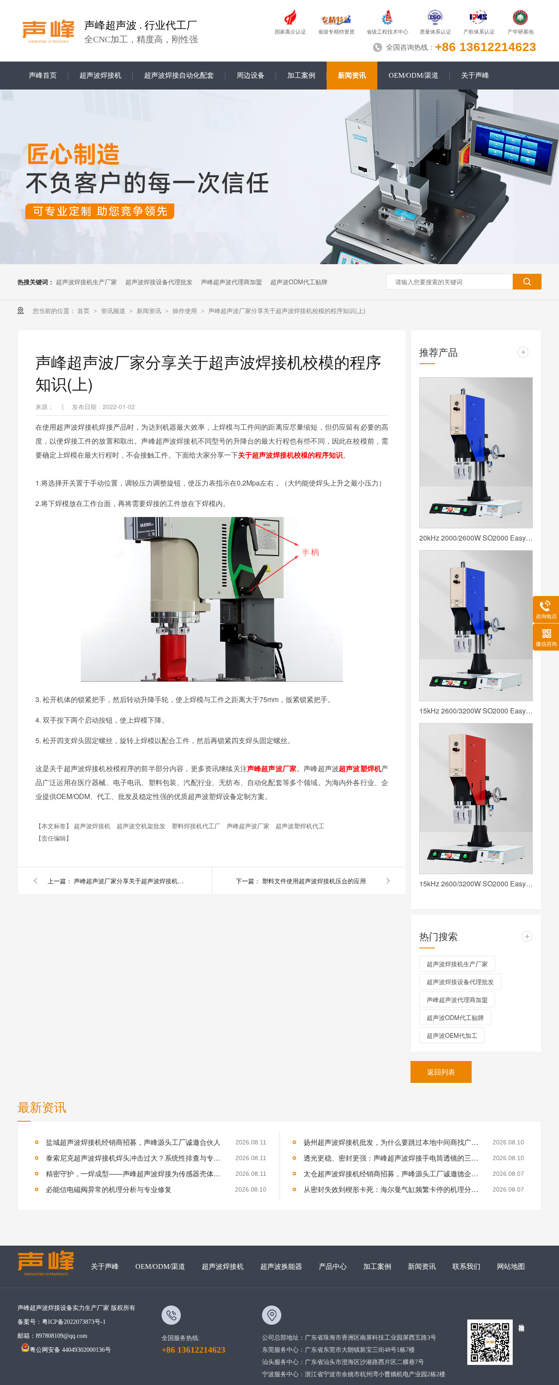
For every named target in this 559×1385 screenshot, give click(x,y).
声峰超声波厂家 (272, 768)
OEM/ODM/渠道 (413, 75)
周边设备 (251, 75)
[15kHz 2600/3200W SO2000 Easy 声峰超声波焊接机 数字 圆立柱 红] (476, 799)
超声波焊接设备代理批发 (159, 281)
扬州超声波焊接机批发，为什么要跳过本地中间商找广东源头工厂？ (391, 1142)
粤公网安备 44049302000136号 (70, 1350)
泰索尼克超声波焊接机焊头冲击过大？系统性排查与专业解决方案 (133, 1158)
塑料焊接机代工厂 (197, 825)
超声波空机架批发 (142, 825)
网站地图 (511, 1266)
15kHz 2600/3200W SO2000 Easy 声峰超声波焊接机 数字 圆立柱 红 (476, 884)
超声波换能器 (281, 1266)
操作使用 (186, 310)
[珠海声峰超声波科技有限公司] (50, 1267)
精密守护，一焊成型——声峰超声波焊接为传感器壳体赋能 (133, 1173)
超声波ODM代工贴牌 (299, 281)
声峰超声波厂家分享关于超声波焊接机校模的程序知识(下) (130, 880)
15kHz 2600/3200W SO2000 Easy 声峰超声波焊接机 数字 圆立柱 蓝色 (476, 711)
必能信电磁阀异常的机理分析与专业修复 (109, 1189)
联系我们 (466, 1266)
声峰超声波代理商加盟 (231, 281)
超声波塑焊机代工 (300, 825)
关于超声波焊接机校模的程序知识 (290, 455)
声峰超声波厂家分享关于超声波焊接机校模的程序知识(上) (287, 310)
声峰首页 (43, 75)
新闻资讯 (352, 75)
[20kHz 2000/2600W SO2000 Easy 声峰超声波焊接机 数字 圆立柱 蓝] (476, 453)
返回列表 (441, 1072)
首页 (84, 310)
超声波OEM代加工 (452, 1035)
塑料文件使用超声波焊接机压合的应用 (314, 880)
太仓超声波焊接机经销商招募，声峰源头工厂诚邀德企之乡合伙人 (391, 1173)
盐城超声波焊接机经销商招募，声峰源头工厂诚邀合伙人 (133, 1142)
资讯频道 (114, 310)
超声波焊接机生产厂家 (86, 281)
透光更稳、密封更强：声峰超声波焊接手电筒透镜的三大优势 (391, 1158)
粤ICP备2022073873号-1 (74, 1322)
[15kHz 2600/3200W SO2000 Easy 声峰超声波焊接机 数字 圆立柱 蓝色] (476, 626)
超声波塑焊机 (360, 768)
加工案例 (301, 75)
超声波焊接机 (100, 75)
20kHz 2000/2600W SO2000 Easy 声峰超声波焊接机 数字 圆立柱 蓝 (476, 538)
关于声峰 (475, 75)
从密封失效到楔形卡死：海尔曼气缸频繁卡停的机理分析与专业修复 (391, 1189)
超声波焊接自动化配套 (179, 75)
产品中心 (333, 1266)
